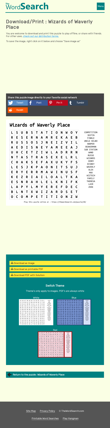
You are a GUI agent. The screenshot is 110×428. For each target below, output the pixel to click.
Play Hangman (70, 418)
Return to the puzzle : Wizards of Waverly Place (38, 374)
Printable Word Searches (45, 418)
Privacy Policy (47, 411)
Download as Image (24, 263)
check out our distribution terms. (41, 36)
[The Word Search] (26, 8)
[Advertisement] (55, 72)
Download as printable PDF (28, 269)
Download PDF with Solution (29, 275)
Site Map (31, 411)
